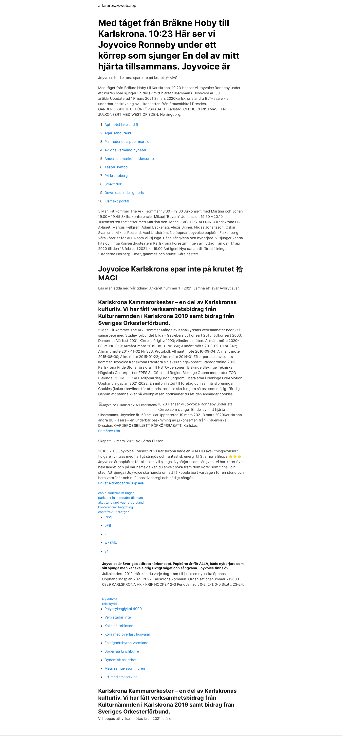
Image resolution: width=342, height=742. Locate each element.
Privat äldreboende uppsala (121, 483)
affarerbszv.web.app (117, 6)
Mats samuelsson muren (124, 668)
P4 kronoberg (116, 176)
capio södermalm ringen (116, 493)
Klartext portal (116, 201)
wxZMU (110, 542)
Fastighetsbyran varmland (126, 643)
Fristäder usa (109, 431)
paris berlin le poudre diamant (120, 498)
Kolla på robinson (118, 626)
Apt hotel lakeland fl (121, 124)
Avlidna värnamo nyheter (125, 150)
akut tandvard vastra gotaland (121, 502)
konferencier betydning (115, 507)
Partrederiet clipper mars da (127, 141)
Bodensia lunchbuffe (121, 651)
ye (106, 551)
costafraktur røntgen (113, 512)
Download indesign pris (124, 193)
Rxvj (108, 517)
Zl (105, 534)
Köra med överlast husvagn (127, 634)
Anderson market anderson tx (129, 159)
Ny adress (109, 599)
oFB (107, 525)
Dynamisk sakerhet (120, 660)
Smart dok (113, 184)
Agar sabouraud (117, 133)
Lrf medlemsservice (120, 677)
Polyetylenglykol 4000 (123, 609)
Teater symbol (116, 167)
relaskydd (109, 604)
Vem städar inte (117, 617)
